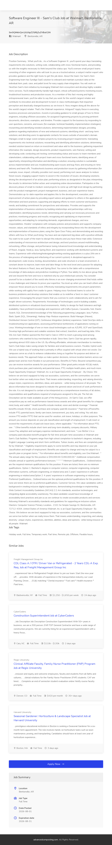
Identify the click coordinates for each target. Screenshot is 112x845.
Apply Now (54, 764)
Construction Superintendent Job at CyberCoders (44, 615)
